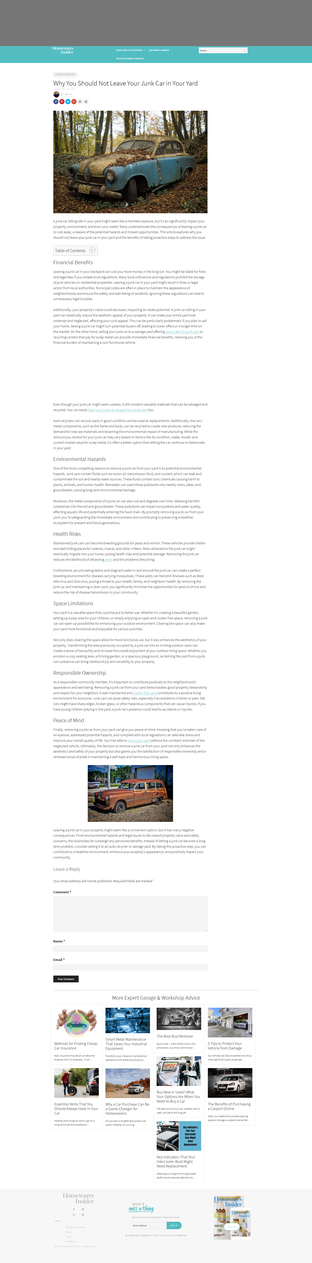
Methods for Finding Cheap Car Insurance (75, 1046)
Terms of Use (160, 1235)
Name (59, 941)
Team (69, 1236)
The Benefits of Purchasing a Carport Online (229, 1106)
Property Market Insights (130, 58)
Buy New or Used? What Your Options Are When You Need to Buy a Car (178, 1097)
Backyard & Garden (159, 50)
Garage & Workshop (65, 74)
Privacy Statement (75, 1227)
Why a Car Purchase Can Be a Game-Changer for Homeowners (127, 1109)
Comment (62, 892)
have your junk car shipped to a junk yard (118, 410)
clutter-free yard (144, 693)
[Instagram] (73, 1215)
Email (59, 959)
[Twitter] (82, 1209)
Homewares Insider (62, 50)
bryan (68, 94)
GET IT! (174, 1225)
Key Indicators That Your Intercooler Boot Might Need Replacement (176, 1161)
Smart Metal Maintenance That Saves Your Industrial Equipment (126, 1044)
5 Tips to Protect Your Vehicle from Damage (225, 1046)
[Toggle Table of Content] (90, 250)
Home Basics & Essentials (129, 50)
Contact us (71, 1241)
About (69, 1231)
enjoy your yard (139, 740)
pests (108, 559)
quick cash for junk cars (182, 331)
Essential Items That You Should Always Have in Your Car (76, 1109)
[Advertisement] (156, 23)
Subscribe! (231, 1226)
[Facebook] (73, 1209)
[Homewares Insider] (78, 1198)
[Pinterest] (82, 1215)
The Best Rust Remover (175, 1036)
